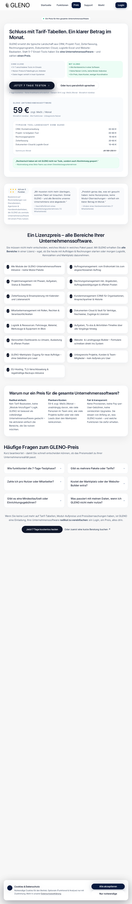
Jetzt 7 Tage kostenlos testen (42, 529)
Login (121, 5)
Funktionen (62, 5)
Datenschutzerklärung (51, 893)
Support (88, 5)
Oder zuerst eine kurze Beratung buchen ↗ (87, 529)
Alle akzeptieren (108, 886)
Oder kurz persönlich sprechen (78, 85)
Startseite (46, 5)
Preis (76, 5)
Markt (101, 5)
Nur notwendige (108, 893)
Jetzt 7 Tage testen (30, 85)
